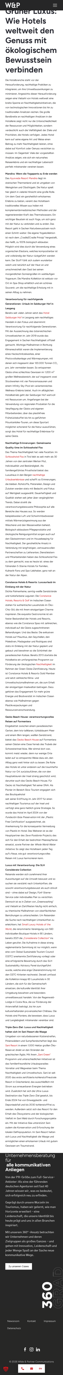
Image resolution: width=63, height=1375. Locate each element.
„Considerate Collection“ (36, 938)
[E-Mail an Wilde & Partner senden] (31, 1368)
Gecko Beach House (28, 739)
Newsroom (13, 1321)
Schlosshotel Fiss (14, 456)
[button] (6, 1369)
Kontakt (31, 1321)
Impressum (50, 1321)
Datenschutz (14, 1328)
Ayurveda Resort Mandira (23, 178)
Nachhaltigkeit (44, 664)
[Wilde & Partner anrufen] (22, 1368)
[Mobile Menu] (55, 5)
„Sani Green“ (44, 1054)
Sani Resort (11, 1045)
